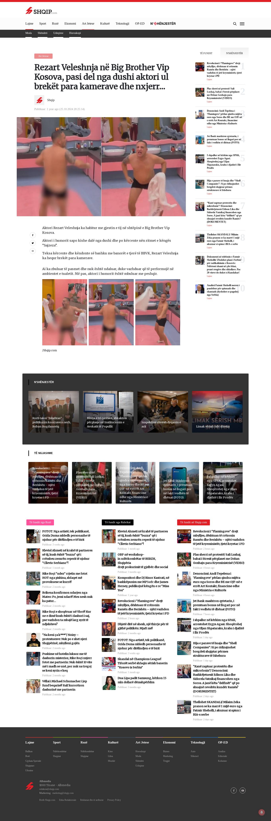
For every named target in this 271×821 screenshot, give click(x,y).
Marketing (168, 756)
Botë (27, 756)
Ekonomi (70, 23)
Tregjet (166, 761)
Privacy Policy (114, 800)
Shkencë (195, 756)
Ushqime (58, 33)
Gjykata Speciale (33, 761)
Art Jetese (88, 23)
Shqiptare (29, 765)
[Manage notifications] (262, 812)
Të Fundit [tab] (206, 53)
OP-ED (140, 23)
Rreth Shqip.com (47, 800)
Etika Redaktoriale (67, 800)
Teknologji (122, 23)
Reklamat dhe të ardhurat (91, 800)
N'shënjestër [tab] (234, 53)
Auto (193, 751)
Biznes (166, 751)
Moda (28, 33)
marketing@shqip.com (63, 793)
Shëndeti (42, 33)
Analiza (221, 751)
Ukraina (29, 770)
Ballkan (29, 751)
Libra (110, 756)
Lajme (29, 23)
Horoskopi (75, 33)
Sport (42, 23)
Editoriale (222, 756)
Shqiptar (57, 756)
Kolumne (222, 761)
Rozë (55, 23)
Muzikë (111, 761)
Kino (110, 751)
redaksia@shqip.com (49, 789)
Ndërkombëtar (59, 751)
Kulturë (105, 23)
